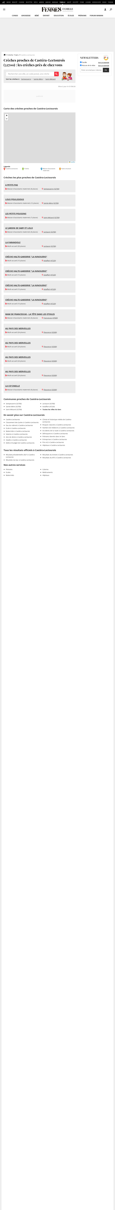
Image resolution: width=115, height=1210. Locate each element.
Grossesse (25, 15)
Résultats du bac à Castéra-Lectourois (20, 460)
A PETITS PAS (11, 185)
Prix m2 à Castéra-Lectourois (53, 442)
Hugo (104, 2)
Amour (48, 2)
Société (75, 2)
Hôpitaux (45, 475)
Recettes (29, 2)
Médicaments (47, 472)
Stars (82, 2)
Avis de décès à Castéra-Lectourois (19, 437)
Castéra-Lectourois (13, 419)
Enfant (46, 15)
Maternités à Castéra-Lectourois (18, 431)
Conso (15, 15)
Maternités (10, 475)
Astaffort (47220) (50, 261)
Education (59, 15)
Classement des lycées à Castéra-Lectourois (22, 422)
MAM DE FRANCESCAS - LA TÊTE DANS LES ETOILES (30, 314)
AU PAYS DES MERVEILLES (18, 328)
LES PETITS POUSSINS (15, 213)
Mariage (55, 2)
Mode (9, 2)
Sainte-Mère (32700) (51, 203)
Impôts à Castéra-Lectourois (16, 440)
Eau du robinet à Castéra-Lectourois (19, 425)
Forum (110, 2)
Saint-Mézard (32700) (52, 217)
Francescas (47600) (51, 318)
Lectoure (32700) (50, 232)
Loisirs (88, 2)
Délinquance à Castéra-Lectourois (55, 433)
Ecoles (8, 472)
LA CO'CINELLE (12, 386)
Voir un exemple (103, 63)
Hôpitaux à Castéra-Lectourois (53, 445)
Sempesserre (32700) (51, 189)
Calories (45, 469)
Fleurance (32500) (50, 332)
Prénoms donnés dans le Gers (53, 436)
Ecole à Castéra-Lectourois (16, 428)
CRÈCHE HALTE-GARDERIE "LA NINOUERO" (26, 256)
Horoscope (96, 2)
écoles (71, 15)
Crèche (10, 55)
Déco (36, 2)
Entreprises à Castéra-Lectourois (54, 439)
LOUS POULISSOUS (14, 199)
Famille (62, 2)
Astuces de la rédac (88, 65)
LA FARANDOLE (12, 242)
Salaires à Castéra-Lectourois (17, 434)
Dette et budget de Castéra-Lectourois (20, 443)
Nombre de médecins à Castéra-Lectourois (58, 428)
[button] (6, 115)
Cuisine (21, 2)
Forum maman (96, 15)
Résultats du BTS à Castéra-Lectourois (56, 458)
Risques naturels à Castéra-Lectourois (56, 425)
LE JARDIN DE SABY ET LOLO (19, 228)
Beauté (14, 2)
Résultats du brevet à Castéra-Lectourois (57, 455)
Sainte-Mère (38, 79)
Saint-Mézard (50, 79)
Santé (69, 2)
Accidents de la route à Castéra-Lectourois (58, 431)
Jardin (41, 2)
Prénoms (82, 15)
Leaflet (72, 162)
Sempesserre (26, 79)
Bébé (37, 15)
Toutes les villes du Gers (51, 409)
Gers (17, 55)
